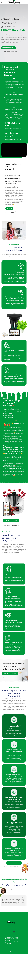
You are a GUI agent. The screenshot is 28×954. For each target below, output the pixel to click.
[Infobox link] (14, 126)
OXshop (23, 951)
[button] (14, 932)
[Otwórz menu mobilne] (1, 2)
